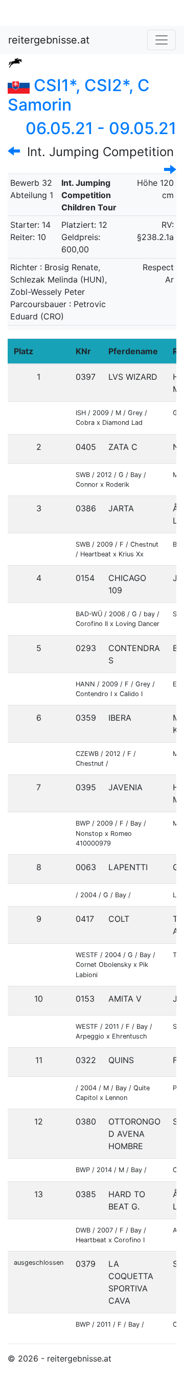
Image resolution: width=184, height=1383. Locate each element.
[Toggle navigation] (161, 40)
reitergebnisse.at (48, 40)
